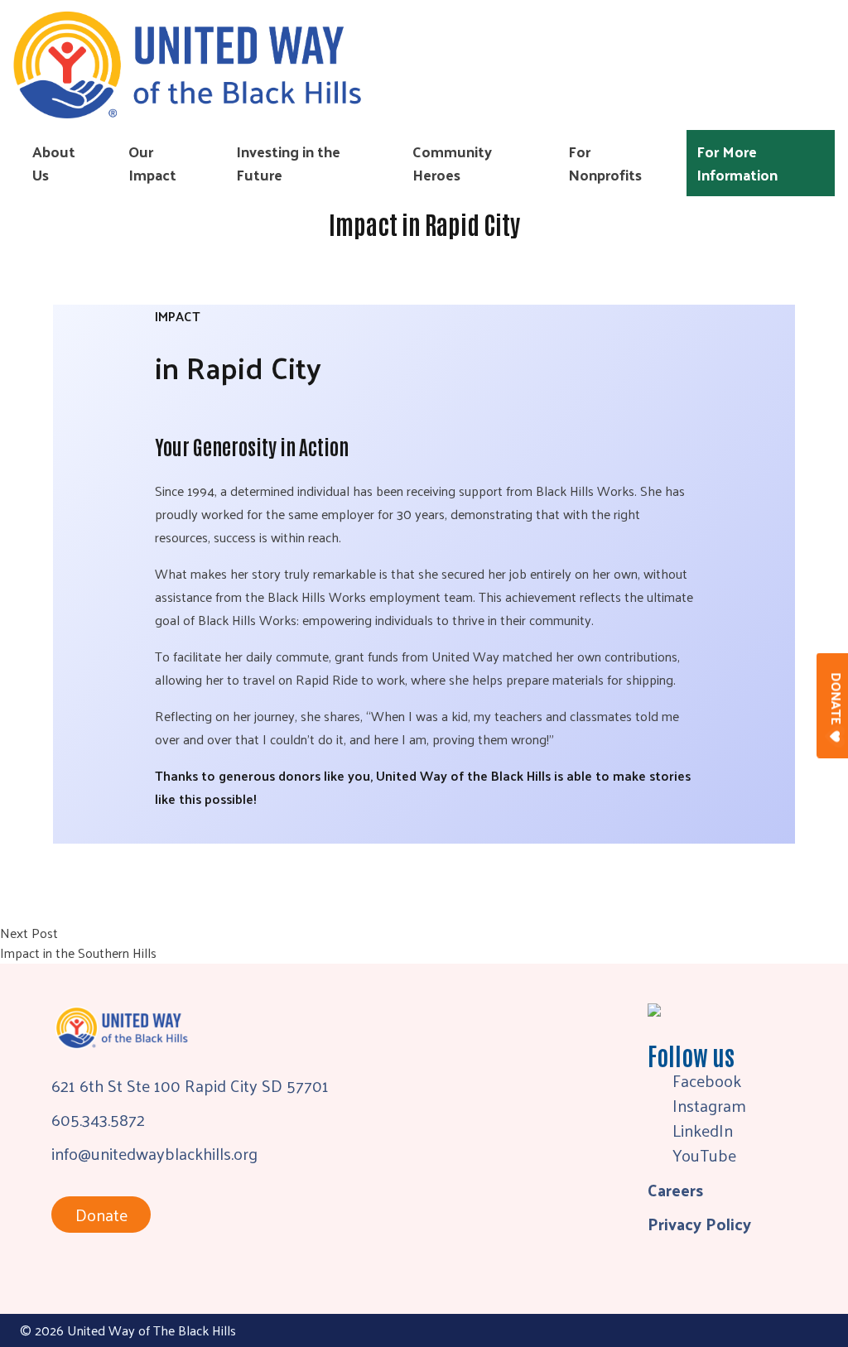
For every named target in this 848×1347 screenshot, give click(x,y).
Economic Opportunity (418, 890)
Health (368, 863)
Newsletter (365, 713)
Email (345, 619)
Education (378, 837)
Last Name (363, 524)
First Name (363, 430)
